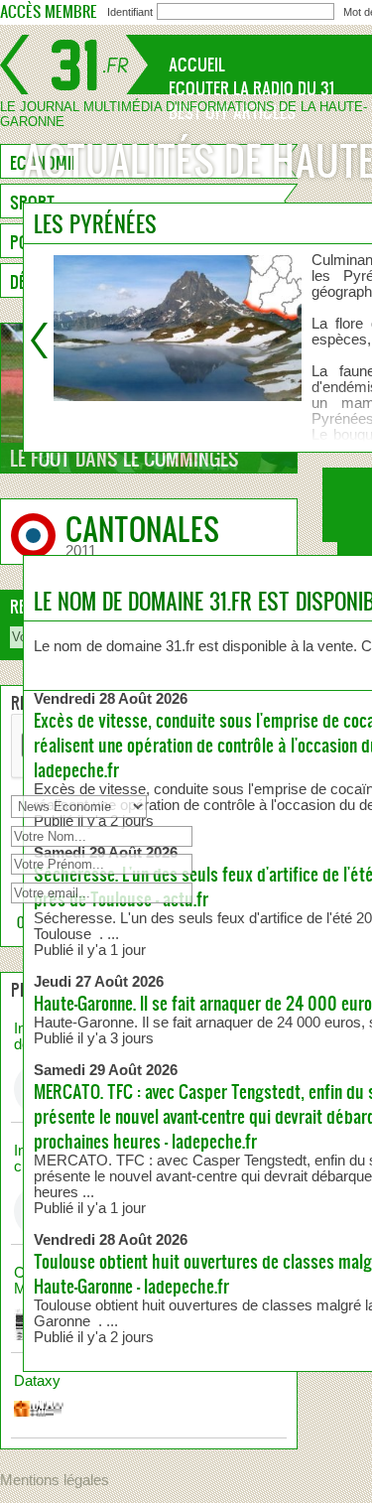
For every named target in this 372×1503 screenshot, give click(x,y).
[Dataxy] (149, 1417)
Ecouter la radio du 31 (251, 87)
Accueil (197, 64)
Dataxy (37, 1381)
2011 (80, 551)
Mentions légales (54, 1480)
